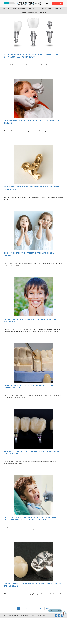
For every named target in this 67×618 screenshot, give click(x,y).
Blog (33, 615)
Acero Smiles (59, 8)
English (6, 3)
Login (47, 3)
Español (12, 3)
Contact (43, 12)
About (5, 8)
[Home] (29, 3)
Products (33, 8)
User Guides (45, 8)
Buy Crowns (57, 3)
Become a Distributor (29, 12)
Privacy (45, 615)
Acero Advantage (18, 8)
